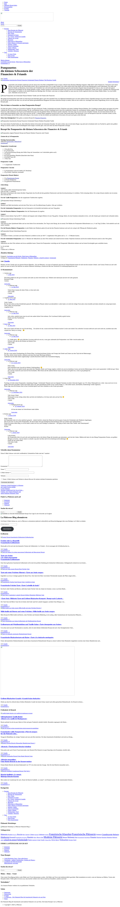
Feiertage (47, 834)
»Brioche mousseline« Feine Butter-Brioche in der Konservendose (16, 760)
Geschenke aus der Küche (8, 62)
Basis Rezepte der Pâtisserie (15, 30)
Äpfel (74, 840)
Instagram (7, 500)
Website (3, 476)
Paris (5, 52)
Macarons (10, 40)
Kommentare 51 (5, 784)
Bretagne (15, 834)
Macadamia (24, 837)
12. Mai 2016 (11, 299)
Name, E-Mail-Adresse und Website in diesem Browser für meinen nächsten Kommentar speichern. (30, 479)
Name (3, 469)
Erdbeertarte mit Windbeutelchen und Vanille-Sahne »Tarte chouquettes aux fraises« (31, 624)
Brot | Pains (11, 33)
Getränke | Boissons (13, 51)
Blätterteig (4, 834)
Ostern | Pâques (12, 47)
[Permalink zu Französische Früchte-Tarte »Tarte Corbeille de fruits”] (18, 582)
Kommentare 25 (5, 567)
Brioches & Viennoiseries (15, 32)
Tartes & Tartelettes (13, 46)
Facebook (7, 501)
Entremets (36, 834)
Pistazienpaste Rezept (13, 178)
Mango (34, 837)
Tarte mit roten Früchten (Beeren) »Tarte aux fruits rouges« (22, 572)
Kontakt (6, 8)
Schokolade (53, 258)
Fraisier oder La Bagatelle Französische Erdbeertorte (10, 542)
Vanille (43, 840)
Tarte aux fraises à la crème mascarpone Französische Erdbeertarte (10, 557)
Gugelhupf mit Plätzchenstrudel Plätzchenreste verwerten (13, 862)
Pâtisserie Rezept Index (10, 5)
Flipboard (7, 505)
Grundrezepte (107, 834)
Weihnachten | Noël (13, 49)
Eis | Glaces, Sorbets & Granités (16, 36)
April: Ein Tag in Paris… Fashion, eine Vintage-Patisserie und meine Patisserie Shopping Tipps (12, 491)
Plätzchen (99, 837)
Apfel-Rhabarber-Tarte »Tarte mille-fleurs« (16, 858)
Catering (27, 834)
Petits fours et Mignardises (15, 41)
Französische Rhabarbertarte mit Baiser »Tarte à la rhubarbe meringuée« (27, 637)
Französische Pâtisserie (14, 258)
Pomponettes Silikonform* (14, 141)
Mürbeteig (70, 837)
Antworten (7, 284)
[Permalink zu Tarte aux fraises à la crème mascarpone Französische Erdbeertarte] (23, 552)
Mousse (65, 837)
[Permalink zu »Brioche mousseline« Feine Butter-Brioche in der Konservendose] (17, 756)
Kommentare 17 (5, 619)
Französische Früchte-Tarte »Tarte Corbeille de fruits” (20, 585)
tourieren (34, 840)
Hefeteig (116, 834)
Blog (5, 3)
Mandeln (30, 837)
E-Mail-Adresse (6, 472)
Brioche (19, 834)
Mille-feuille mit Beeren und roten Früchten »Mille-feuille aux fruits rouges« (28, 611)
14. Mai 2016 (15, 287)
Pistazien (30, 258)
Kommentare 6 (5, 593)
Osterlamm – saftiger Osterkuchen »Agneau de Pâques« (19, 860)
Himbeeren (24, 258)
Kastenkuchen (19, 837)
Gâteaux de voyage (13, 38)
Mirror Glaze (40, 837)
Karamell (13, 837)
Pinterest (6, 503)
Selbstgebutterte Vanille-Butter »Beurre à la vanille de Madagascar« (14, 718)
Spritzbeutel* (4, 143)
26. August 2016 (12, 350)
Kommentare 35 (5, 550)
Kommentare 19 (5, 632)
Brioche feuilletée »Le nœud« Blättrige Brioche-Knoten (11, 775)
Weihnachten (64, 840)
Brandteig (10, 834)
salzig (2, 840)
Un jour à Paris (12, 54)
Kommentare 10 (5, 754)
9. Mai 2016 (11, 274)
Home (6, 2)
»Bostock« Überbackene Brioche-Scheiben (16, 747)
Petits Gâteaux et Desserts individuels (18, 43)
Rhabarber (109, 837)
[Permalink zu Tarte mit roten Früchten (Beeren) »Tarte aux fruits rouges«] (15, 569)
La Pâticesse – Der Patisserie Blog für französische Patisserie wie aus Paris (25, 897)
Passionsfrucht (81, 837)
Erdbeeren (42, 834)
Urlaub (38, 840)
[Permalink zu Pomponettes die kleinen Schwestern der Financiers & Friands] (28, 80)
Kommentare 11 (5, 769)
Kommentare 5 (5, 726)
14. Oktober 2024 (20, 406)
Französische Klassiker (60, 834)
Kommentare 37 (5, 606)
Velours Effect (48, 840)
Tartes (30, 840)
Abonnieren (7, 529)
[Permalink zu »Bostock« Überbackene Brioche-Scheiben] (18, 743)
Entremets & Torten (13, 35)
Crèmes (32, 834)
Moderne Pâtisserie (53, 837)
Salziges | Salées (12, 44)
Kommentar (4, 466)
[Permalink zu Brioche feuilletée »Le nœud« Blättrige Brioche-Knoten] (15, 771)
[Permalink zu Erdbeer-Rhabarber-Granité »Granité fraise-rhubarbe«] (37, 695)
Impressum (7, 892)
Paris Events (11, 55)
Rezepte (6, 28)
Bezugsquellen (8, 7)
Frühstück (99, 834)
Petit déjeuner (87, 837)
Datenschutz (7, 894)
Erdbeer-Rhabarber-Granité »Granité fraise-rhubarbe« (20, 698)
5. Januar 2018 (12, 415)
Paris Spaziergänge (13, 57)
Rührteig (36, 258)
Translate (6, 10)
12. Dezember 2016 (13, 380)
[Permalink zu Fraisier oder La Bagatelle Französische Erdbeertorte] (17, 537)
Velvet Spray (55, 840)
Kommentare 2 (5, 706)
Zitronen (71, 840)
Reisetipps (104, 837)
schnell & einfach (44, 258)
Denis (5, 324)
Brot (24, 834)
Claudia (5, 78)
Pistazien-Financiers (40, 118)
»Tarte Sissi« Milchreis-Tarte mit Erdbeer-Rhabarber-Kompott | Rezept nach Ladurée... (32, 598)
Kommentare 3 (5, 580)
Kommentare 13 (5, 63)
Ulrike (6, 349)
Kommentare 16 (5, 741)
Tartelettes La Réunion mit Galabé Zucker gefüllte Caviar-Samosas (12, 487)
